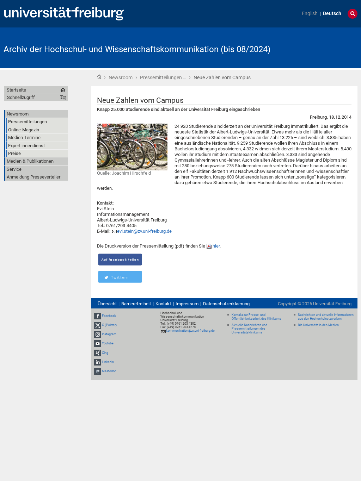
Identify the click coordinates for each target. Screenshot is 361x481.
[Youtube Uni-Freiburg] (97, 343)
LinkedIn (108, 362)
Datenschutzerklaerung (226, 303)
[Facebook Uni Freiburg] (97, 316)
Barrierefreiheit (136, 303)
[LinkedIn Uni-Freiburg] (97, 362)
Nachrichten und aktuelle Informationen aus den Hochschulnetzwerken (326, 316)
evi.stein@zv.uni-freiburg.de (144, 231)
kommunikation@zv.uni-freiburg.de (190, 330)
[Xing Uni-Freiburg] (97, 353)
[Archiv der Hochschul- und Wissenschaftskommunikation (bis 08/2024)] (322, 47)
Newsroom (121, 77)
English (310, 14)
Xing (105, 353)
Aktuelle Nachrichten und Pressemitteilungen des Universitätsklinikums (249, 329)
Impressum (187, 303)
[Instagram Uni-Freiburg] (97, 334)
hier (216, 246)
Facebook (109, 316)
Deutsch (332, 14)
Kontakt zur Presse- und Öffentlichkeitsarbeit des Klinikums (256, 316)
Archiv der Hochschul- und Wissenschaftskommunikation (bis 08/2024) (137, 49)
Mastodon (109, 371)
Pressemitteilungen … (163, 77)
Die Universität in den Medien (318, 325)
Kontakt (163, 303)
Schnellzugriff (21, 97)
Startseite (99, 76)
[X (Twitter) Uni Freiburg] (97, 325)
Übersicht (107, 303)
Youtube (108, 343)
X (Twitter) (109, 325)
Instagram (109, 334)
